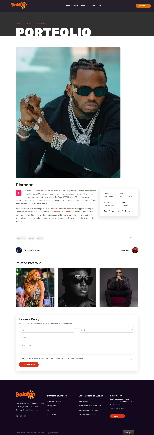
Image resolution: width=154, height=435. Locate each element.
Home (18, 23)
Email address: (115, 404)
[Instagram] (17, 416)
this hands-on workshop (61, 212)
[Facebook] (25, 416)
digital (31, 238)
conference (21, 238)
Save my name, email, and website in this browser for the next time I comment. (52, 358)
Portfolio (29, 23)
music (52, 293)
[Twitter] (21, 416)
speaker (40, 238)
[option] (53, 289)
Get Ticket (143, 6)
